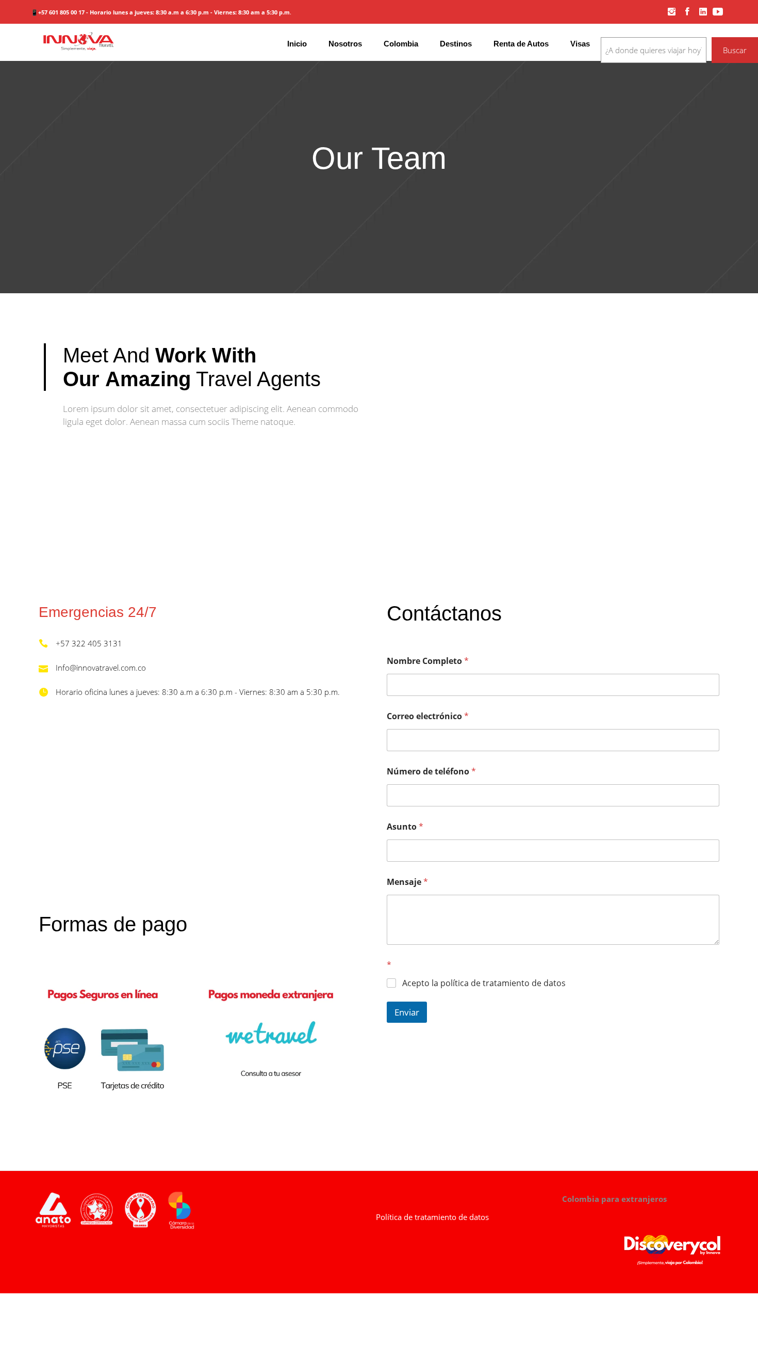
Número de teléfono (431, 771)
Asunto (405, 827)
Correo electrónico (428, 716)
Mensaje (407, 882)
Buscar (735, 50)
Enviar (406, 1012)
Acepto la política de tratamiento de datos (484, 983)
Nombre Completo (428, 661)
